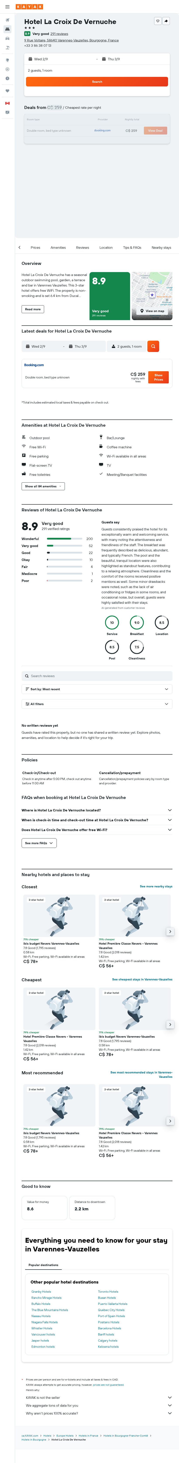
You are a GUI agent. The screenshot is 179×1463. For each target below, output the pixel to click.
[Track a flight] (7, 69)
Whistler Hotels (41, 1328)
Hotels (47, 1435)
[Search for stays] (7, 29)
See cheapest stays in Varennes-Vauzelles (142, 979)
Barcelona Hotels (109, 1328)
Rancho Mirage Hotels (46, 1298)
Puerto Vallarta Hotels (112, 1304)
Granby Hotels (41, 1292)
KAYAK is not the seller (43, 1397)
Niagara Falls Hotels (44, 1322)
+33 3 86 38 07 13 (37, 45)
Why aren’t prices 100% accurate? (52, 1413)
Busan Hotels (107, 1298)
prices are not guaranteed (108, 1384)
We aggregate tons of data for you (52, 1405)
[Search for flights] (7, 20)
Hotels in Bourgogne (34, 1439)
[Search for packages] (7, 47)
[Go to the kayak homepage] (29, 6)
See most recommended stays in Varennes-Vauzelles (141, 1074)
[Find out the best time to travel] (7, 78)
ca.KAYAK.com (30, 1435)
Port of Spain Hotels (111, 1316)
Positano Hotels (108, 1322)
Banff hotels (106, 1334)
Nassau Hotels (40, 1316)
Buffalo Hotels (40, 1304)
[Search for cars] (7, 38)
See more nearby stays (156, 886)
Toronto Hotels (108, 1292)
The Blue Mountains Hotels (49, 1310)
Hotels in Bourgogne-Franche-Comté (125, 1435)
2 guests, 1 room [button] (40, 70)
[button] (7, 7)
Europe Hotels (65, 1435)
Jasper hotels (40, 1340)
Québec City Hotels (111, 1310)
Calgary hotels (107, 1340)
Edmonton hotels (43, 1347)
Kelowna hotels (108, 1347)
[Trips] (7, 90)
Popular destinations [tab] (43, 1265)
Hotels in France (88, 1435)
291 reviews (59, 33)
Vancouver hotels (43, 1334)
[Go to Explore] (7, 60)
